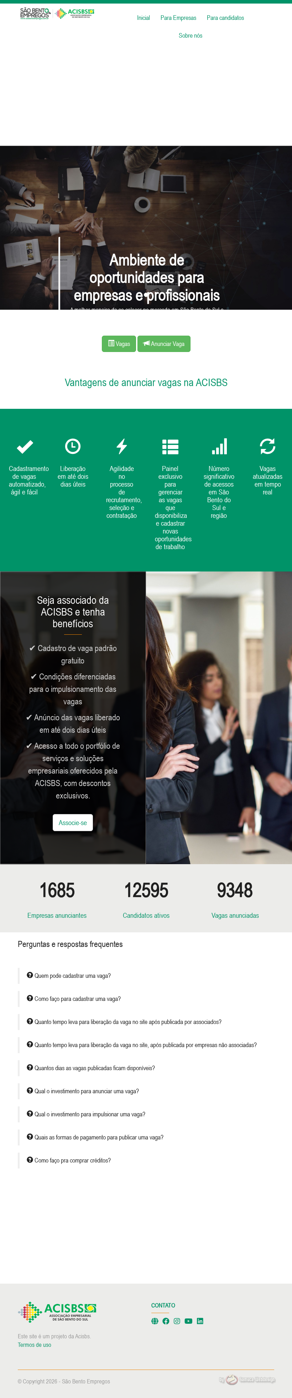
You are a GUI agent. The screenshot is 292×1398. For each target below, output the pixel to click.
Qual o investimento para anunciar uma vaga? (86, 1091)
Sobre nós (190, 35)
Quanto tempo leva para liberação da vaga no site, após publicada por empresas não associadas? (145, 1044)
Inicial (143, 17)
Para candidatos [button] (225, 17)
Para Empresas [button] (178, 17)
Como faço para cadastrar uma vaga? (77, 998)
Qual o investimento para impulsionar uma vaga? (89, 1114)
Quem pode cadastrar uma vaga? (72, 975)
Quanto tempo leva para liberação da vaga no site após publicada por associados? (127, 1021)
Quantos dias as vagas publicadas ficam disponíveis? (94, 1068)
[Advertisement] (146, 96)
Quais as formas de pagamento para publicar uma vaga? (98, 1137)
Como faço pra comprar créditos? (72, 1160)
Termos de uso (34, 1344)
